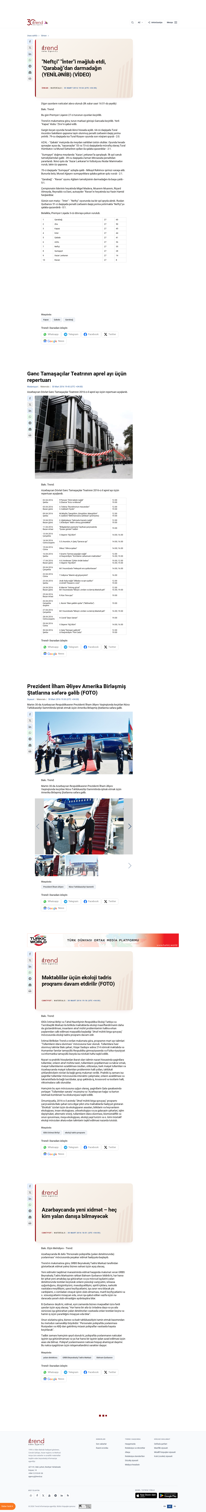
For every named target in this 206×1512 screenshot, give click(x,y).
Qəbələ (57, 320)
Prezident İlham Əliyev (53, 887)
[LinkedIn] (61, 1495)
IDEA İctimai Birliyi (51, 1133)
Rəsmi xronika (102, 1448)
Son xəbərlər (101, 1444)
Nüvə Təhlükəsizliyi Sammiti (81, 887)
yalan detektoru (50, 1357)
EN (165, 1506)
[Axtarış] (132, 22)
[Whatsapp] (30, 1495)
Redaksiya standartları (135, 1456)
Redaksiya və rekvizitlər (135, 1448)
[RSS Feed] (67, 1495)
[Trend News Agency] (36, 1441)
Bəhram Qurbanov (105, 1357)
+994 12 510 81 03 (35, 1473)
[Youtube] (49, 1495)
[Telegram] (55, 1495)
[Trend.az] (37, 22)
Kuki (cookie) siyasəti (163, 1456)
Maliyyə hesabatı (132, 1465)
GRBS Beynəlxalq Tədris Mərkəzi (77, 1357)
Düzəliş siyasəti (131, 1460)
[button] (30, 41)
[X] (43, 1495)
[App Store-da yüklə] (146, 1495)
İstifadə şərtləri (160, 1444)
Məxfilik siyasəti (161, 1448)
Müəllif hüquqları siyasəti (165, 1452)
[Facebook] (37, 1495)
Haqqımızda (130, 1444)
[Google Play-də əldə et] (168, 1495)
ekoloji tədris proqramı (75, 1133)
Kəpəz (46, 320)
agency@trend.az (35, 1476)
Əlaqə (127, 1452)
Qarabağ (69, 320)
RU (175, 1506)
